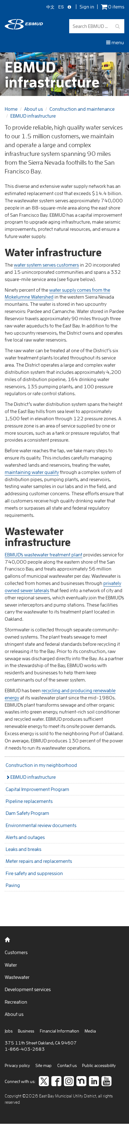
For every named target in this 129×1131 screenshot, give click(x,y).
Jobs (9, 1030)
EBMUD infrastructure (33, 116)
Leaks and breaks (23, 849)
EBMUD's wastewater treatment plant (43, 554)
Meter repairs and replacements (39, 861)
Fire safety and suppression (34, 873)
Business (26, 1030)
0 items (115, 6)
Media (90, 1030)
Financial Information (59, 1030)
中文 (50, 7)
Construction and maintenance (82, 109)
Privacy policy (17, 1065)
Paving (13, 885)
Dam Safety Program (27, 813)
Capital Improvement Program (37, 789)
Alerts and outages (25, 837)
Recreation (16, 1002)
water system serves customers (46, 265)
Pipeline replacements (29, 801)
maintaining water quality (32, 472)
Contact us (67, 1065)
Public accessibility (99, 1065)
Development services (28, 989)
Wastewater (17, 977)
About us (33, 109)
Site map (43, 1065)
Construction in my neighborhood (41, 765)
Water (11, 965)
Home (11, 109)
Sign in (87, 6)
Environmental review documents (41, 825)
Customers (16, 952)
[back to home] (24, 27)
